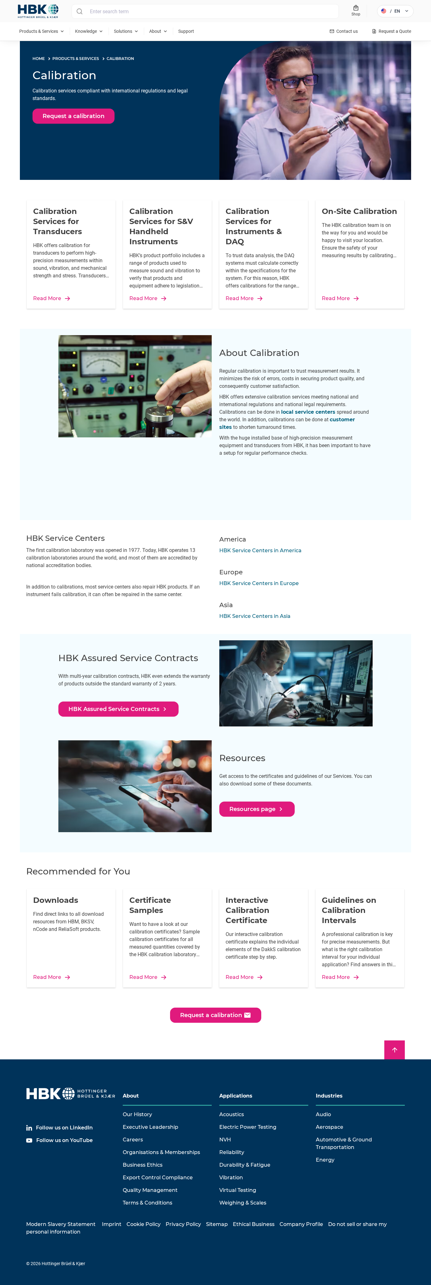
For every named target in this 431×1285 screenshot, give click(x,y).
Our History (137, 1114)
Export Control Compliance (158, 1178)
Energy (325, 1160)
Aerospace (329, 1127)
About (131, 1096)
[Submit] (79, 11)
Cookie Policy (144, 1224)
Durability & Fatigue (244, 1165)
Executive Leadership (150, 1127)
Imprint (111, 1224)
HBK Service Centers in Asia (255, 616)
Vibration (231, 1178)
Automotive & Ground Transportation (344, 1143)
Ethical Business (254, 1224)
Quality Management (150, 1190)
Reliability (231, 1152)
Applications (235, 1096)
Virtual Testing (237, 1190)
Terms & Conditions (147, 1203)
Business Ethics (142, 1165)
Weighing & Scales (242, 1203)
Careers (133, 1140)
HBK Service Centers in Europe (259, 583)
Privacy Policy (183, 1224)
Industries (329, 1096)
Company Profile (301, 1224)
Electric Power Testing (247, 1127)
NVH (225, 1140)
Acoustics (231, 1114)
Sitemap (217, 1224)
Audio (323, 1114)
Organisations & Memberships (161, 1152)
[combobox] (205, 11)
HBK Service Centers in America (260, 551)
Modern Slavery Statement (61, 1224)
